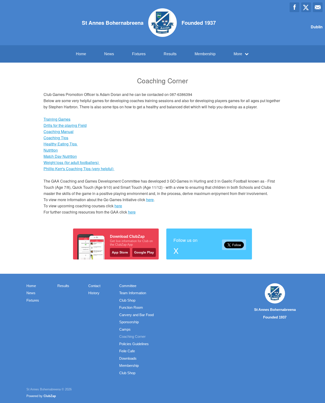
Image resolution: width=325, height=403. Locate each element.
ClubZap (50, 396)
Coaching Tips (56, 137)
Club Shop (127, 300)
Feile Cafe (127, 351)
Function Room (131, 307)
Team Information (132, 293)
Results (170, 54)
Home (81, 54)
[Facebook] (294, 7)
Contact (94, 286)
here (150, 199)
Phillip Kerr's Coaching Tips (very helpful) (79, 168)
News (109, 54)
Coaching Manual (59, 131)
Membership (205, 54)
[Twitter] (306, 7)
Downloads (128, 358)
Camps (125, 329)
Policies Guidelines (134, 344)
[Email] (318, 7)
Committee (127, 286)
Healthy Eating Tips (61, 144)
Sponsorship (129, 322)
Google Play (144, 252)
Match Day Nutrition (60, 156)
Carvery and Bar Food (136, 315)
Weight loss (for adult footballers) (72, 162)
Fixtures (139, 54)
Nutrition (51, 150)
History (93, 293)
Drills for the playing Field (65, 125)
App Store (120, 252)
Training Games (57, 119)
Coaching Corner (132, 336)
